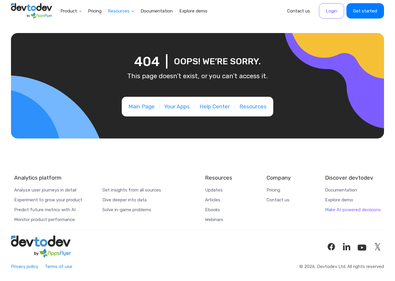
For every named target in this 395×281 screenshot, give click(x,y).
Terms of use (58, 266)
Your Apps (177, 106)
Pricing (94, 11)
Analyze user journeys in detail (45, 190)
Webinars (214, 219)
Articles (212, 199)
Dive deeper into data (124, 199)
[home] (32, 11)
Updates (214, 190)
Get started (365, 11)
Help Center (215, 106)
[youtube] (362, 246)
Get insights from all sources (131, 190)
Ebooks (212, 209)
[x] (377, 246)
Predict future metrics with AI (44, 209)
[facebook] (331, 246)
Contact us (298, 11)
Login (331, 11)
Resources (119, 11)
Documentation (157, 11)
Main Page (141, 106)
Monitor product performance (44, 219)
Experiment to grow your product (48, 199)
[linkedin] (346, 246)
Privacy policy (24, 266)
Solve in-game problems (126, 209)
